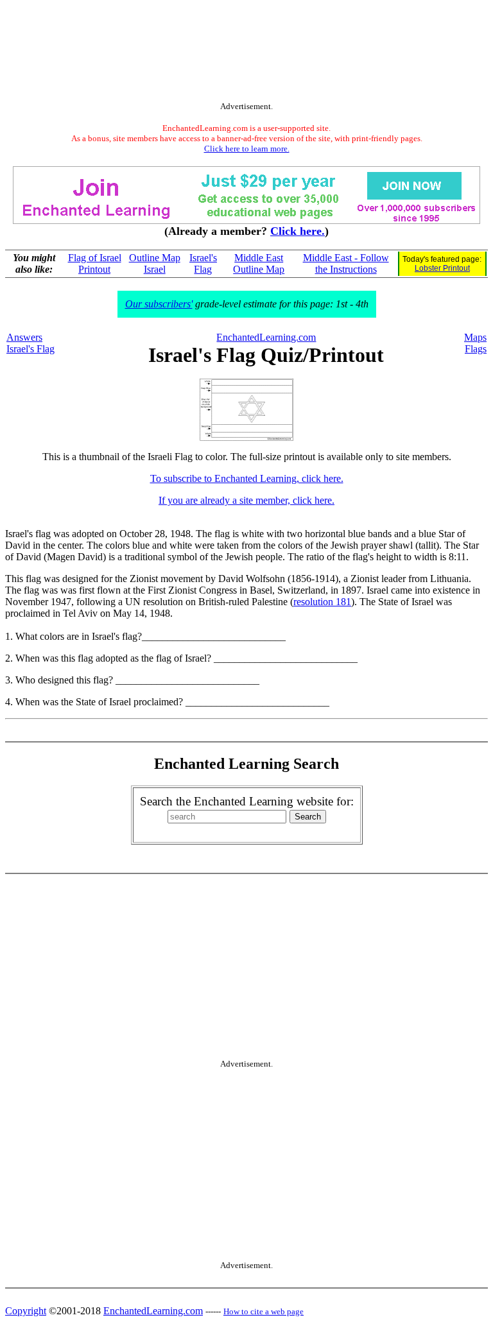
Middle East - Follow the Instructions (346, 263)
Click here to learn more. (247, 148)
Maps (475, 337)
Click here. (297, 231)
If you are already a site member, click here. (246, 500)
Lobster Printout (442, 268)
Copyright (25, 1310)
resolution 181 (322, 601)
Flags (476, 348)
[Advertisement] (246, 53)
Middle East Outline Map (258, 263)
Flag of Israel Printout (94, 263)
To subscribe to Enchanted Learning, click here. (246, 478)
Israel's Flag (203, 263)
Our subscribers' (159, 303)
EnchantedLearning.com (266, 337)
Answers (24, 337)
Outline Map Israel (154, 263)
